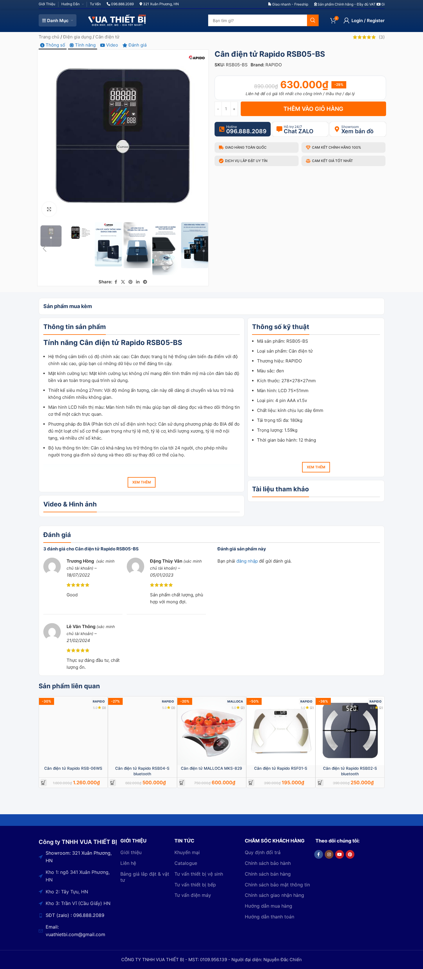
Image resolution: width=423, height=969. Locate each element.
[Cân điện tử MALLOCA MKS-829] (211, 730)
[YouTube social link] (339, 854)
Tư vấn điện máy (192, 895)
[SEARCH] (313, 20)
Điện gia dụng (77, 37)
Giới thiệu (131, 852)
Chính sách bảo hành (268, 863)
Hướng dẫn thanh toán (269, 917)
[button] (45, 248)
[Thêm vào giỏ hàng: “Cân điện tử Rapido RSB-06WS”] (43, 782)
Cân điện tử (107, 37)
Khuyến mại (187, 852)
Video (111, 45)
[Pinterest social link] (130, 282)
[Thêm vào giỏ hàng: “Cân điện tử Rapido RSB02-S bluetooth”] (320, 782)
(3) (104, 707)
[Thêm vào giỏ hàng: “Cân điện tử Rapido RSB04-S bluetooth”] (112, 782)
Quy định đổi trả (263, 852)
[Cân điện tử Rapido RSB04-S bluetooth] (142, 730)
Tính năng (85, 45)
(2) (242, 707)
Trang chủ (49, 37)
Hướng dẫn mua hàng (268, 906)
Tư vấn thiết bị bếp (195, 885)
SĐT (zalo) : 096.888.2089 (75, 915)
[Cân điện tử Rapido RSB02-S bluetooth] (350, 730)
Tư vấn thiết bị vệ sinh (198, 874)
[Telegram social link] (145, 282)
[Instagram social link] (329, 854)
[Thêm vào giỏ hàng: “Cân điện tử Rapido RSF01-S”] (251, 782)
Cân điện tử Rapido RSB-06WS (73, 768)
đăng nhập (247, 561)
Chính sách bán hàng (268, 874)
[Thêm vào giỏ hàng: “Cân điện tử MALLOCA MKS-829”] (181, 782)
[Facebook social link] (115, 282)
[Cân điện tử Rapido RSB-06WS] (73, 730)
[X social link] (123, 282)
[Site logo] (117, 20)
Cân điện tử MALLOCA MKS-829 (211, 768)
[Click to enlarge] (49, 209)
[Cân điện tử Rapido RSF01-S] (281, 730)
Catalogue (185, 863)
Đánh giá (137, 45)
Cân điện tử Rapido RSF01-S (280, 768)
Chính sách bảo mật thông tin (277, 885)
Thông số (54, 45)
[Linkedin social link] (137, 282)
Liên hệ (128, 863)
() (382, 37)
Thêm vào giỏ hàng (313, 108)
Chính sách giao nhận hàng (274, 895)
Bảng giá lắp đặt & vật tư (144, 877)
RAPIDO (273, 64)
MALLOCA (235, 701)
